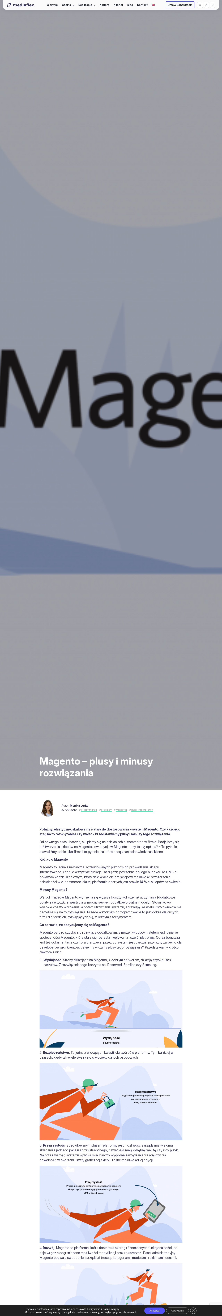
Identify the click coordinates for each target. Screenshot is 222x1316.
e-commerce (89, 809)
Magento (121, 809)
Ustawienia (177, 1310)
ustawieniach (129, 1312)
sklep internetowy (142, 809)
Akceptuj (155, 1310)
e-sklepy (106, 809)
